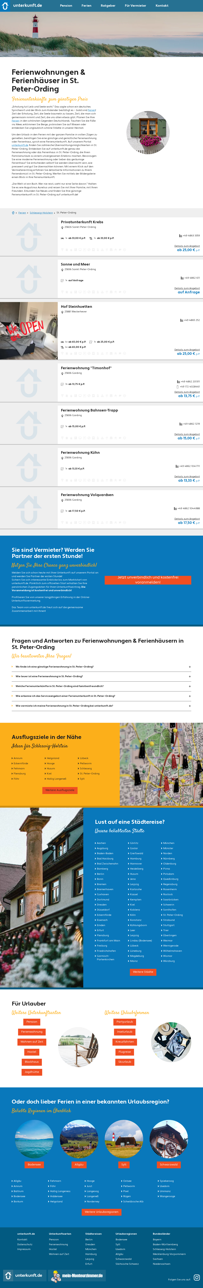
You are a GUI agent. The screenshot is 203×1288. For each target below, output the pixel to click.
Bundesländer (161, 1234)
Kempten (135, 900)
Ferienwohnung (58, 1244)
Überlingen (170, 935)
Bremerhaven (105, 889)
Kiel (49, 773)
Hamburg (135, 859)
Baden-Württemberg (165, 1244)
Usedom (164, 1186)
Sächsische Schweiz (127, 1264)
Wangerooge (167, 1196)
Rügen (127, 1196)
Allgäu (17, 1181)
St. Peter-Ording (89, 773)
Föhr (16, 779)
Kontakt (162, 5)
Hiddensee (56, 1196)
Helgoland (53, 758)
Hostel (53, 1249)
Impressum (23, 1249)
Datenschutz (24, 1244)
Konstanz (135, 920)
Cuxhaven (103, 894)
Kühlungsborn (138, 925)
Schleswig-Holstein (164, 1249)
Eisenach (102, 920)
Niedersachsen (161, 1264)
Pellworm (86, 763)
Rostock (168, 894)
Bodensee (19, 1196)
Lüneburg (135, 951)
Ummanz (165, 1191)
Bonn (100, 879)
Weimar (168, 941)
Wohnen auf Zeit (59, 1254)
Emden (101, 925)
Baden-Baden (105, 853)
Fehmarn (19, 768)
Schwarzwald (123, 1259)
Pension (66, 5)
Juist (89, 1186)
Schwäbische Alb (133, 1201)
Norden (167, 853)
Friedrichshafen (106, 951)
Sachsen (158, 1259)
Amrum (18, 758)
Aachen (101, 843)
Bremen (101, 884)
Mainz (134, 961)
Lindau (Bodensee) (141, 941)
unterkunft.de (20, 145)
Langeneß (92, 1196)
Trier (166, 930)
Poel (126, 1191)
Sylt (82, 779)
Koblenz (135, 910)
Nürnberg (169, 859)
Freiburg (102, 946)
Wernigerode (170, 946)
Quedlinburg (170, 879)
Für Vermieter (135, 5)
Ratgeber (108, 5)
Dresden (102, 905)
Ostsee (127, 1181)
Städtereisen (93, 1234)
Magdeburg (137, 956)
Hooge (51, 763)
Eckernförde (21, 763)
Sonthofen (169, 910)
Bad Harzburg (105, 859)
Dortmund (103, 900)
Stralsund (169, 920)
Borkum (18, 1201)
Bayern (157, 1239)
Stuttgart (168, 925)
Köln (133, 915)
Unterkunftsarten (60, 1234)
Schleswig (86, 768)
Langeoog (93, 1191)
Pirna (166, 869)
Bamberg (102, 869)
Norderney (93, 1201)
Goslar (134, 848)
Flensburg (20, 773)
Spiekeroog (167, 1181)
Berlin (100, 874)
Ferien (86, 5)
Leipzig (134, 884)
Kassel (134, 894)
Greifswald (136, 853)
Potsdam (168, 874)
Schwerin (168, 905)
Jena (133, 879)
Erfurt (100, 930)
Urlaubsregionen (126, 1234)
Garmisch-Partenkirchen (105, 958)
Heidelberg (136, 869)
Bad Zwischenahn (107, 864)
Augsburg (102, 848)
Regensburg (170, 884)
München (168, 843)
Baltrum (18, 1191)
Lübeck (84, 758)
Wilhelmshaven (172, 951)
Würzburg (169, 961)
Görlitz (134, 843)
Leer (132, 930)
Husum (51, 768)
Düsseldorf (103, 910)
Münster (168, 848)
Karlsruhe (136, 889)
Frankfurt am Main (108, 941)
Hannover (136, 864)
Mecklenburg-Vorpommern (169, 1254)
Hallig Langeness (60, 1191)
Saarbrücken (170, 900)
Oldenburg (169, 864)
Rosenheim (170, 889)
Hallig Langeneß (56, 779)
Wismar (167, 956)
